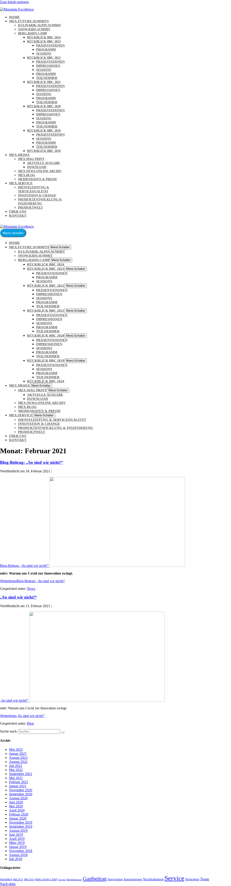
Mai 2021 (16, 778)
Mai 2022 (16, 770)
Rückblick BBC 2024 (44, 37)
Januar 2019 (17, 847)
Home (14, 17)
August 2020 (18, 798)
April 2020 (17, 810)
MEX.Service (21, 183)
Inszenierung (133, 879)
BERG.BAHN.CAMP (32, 33)
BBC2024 (29, 879)
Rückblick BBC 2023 (44, 41)
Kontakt (17, 215)
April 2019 (17, 839)
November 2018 (20, 851)
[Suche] (63, 732)
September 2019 (20, 826)
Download (36, 167)
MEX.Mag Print (31, 159)
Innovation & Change (37, 195)
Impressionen (48, 66)
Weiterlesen (32, 581)
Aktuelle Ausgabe (43, 163)
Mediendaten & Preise (37, 179)
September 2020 (20, 794)
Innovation (115, 879)
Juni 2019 (16, 834)
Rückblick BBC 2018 (44, 151)
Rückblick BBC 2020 (44, 106)
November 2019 (20, 822)
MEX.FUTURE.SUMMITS (29, 21)
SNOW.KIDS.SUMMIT (34, 29)
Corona (62, 879)
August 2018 (18, 855)
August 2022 (18, 762)
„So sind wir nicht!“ (18, 597)
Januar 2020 (17, 818)
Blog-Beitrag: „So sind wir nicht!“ (31, 462)
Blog (30, 723)
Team (204, 879)
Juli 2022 (15, 766)
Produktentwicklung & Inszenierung (55, 428)
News (31, 589)
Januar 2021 (17, 786)
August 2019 (18, 830)
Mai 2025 (16, 749)
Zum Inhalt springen (14, 2)
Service (174, 878)
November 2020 (20, 790)
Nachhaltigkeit (153, 879)
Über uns (17, 211)
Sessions (43, 53)
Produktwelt (30, 207)
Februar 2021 (18, 782)
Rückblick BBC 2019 (44, 130)
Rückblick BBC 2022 (44, 57)
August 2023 (18, 758)
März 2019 (17, 843)
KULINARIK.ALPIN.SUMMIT (39, 25)
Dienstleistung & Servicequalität (52, 420)
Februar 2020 (18, 814)
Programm (46, 49)
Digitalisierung (74, 879)
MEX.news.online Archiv (40, 171)
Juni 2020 (16, 802)
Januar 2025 (17, 753)
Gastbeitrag (95, 878)
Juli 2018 (15, 859)
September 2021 (20, 774)
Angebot (6, 879)
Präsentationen (50, 45)
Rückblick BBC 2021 (44, 82)
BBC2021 (18, 879)
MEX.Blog (26, 175)
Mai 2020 (16, 806)
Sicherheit (192, 879)
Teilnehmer (46, 78)
